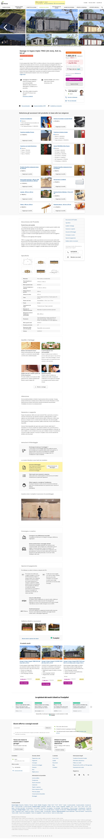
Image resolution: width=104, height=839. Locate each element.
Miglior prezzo (35, 771)
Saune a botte (15, 812)
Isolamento (34, 784)
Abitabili (39, 805)
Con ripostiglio (57, 808)
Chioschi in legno (74, 808)
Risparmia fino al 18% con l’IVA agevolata (82, 765)
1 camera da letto (71, 805)
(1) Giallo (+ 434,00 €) (60, 150)
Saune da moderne (79, 811)
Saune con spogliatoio (36, 812)
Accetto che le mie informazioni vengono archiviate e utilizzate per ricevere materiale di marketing (32, 733)
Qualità (54, 760)
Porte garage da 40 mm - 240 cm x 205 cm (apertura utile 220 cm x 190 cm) (29, 180)
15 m (75, 806)
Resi (33, 769)
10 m (72, 806)
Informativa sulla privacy (78, 760)
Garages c (57, 809)
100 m (60, 805)
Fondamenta (35, 780)
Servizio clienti (92, 2)
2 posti (31, 809)
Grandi (35, 805)
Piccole (31, 805)
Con (45, 809)
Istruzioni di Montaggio (71, 232)
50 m (53, 805)
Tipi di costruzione (36, 782)
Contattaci (55, 767)
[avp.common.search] (102, 7)
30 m (83, 806)
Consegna (34, 762)
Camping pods (81, 808)
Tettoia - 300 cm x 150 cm (26, 204)
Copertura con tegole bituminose (28, 146)
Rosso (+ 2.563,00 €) (59, 136)
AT (47, 835)
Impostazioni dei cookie (78, 767)
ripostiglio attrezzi (50, 809)
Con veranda (37, 808)
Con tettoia (43, 808)
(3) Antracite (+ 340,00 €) (60, 153)
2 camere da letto (80, 805)
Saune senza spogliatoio (24, 812)
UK (32, 835)
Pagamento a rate (36, 758)
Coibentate (62, 806)
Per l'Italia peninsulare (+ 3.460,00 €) (30, 126)
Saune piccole (88, 811)
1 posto (27, 809)
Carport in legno (81, 809)
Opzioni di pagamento (71, 238)
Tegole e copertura (36, 787)
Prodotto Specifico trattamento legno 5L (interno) (29, 167)
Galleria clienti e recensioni (72, 241)
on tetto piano (30, 808)
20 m (79, 806)
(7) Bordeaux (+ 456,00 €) (61, 161)
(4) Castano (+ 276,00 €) (60, 155)
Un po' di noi (55, 758)
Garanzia (34, 767)
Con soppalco (49, 808)
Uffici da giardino (65, 808)
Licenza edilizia (35, 778)
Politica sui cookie (77, 762)
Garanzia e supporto (70, 228)
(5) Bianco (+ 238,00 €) (60, 157)
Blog (54, 765)
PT (41, 835)
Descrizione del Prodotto (71, 219)
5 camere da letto (27, 806)
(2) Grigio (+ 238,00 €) (60, 152)
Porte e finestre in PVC (37, 789)
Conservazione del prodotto (38, 793)
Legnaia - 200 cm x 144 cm (26, 192)
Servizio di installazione (26, 118)
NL (43, 835)
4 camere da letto (18, 806)
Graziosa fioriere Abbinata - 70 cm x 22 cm (63, 192)
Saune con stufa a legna (57, 812)
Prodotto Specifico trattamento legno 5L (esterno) (63, 167)
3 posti (35, 809)
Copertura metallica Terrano (27, 132)
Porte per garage (36, 791)
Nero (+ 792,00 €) (26, 153)
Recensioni (55, 762)
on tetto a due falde (20, 808)
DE (36, 835)
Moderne (26, 805)
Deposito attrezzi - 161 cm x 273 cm (62, 204)
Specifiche (68, 222)
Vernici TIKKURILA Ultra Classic (62, 146)
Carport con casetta (29, 811)
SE (45, 835)
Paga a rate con (73, 69)
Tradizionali (43, 806)
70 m (56, 805)
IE (51, 835)
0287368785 (40, 3)
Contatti (86, 2)
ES (39, 835)
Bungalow (44, 805)
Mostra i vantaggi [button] (41, 386)
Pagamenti (34, 760)
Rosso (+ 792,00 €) (26, 152)
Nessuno (24, 121)
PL (49, 835)
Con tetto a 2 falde (39, 811)
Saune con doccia (46, 812)
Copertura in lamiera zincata (61, 132)
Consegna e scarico (70, 235)
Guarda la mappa (19, 749)
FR (34, 835)
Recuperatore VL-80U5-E (60, 179)
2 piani (64, 805)
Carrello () (99, 2)
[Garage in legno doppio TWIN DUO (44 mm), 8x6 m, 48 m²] (30, 652)
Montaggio (34, 796)
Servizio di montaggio (37, 765)
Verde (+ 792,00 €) (26, 150)
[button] (27, 261)
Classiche (21, 805)
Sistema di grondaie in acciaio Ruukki (63, 118)
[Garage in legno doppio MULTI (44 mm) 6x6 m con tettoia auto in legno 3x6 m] (74, 652)
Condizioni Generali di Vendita (80, 758)
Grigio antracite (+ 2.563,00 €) (61, 140)
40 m (86, 806)
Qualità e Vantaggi (70, 225)
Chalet (49, 805)
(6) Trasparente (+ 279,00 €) (61, 159)
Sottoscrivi (48, 727)
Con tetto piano (47, 811)
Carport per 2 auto (19, 811)
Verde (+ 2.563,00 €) (59, 138)
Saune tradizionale (70, 811)
